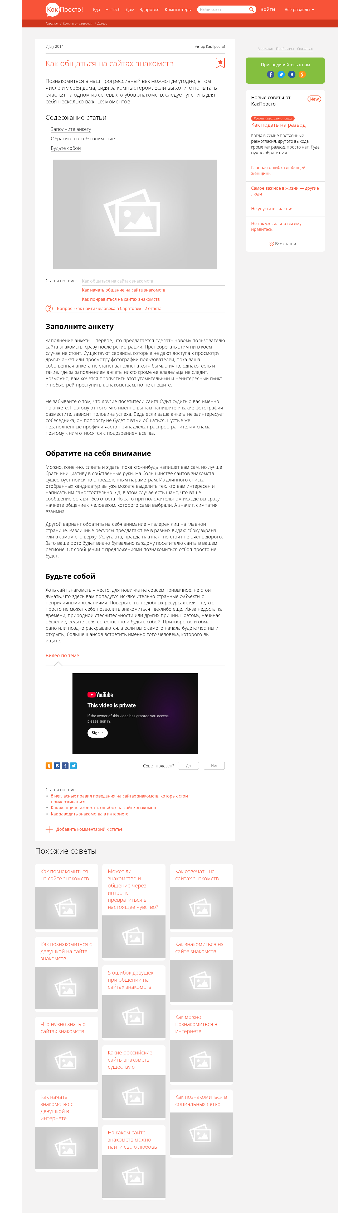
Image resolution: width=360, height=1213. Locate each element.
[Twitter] (281, 74)
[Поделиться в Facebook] (65, 765)
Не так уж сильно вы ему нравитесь (276, 226)
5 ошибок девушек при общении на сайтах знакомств (130, 979)
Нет (214, 765)
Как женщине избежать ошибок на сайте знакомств (104, 807)
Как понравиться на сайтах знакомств (121, 299)
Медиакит (266, 48)
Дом (130, 9)
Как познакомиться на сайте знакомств (65, 875)
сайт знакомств (74, 590)
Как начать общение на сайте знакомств (123, 290)
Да (188, 765)
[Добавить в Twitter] (73, 765)
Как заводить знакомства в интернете (89, 814)
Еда (96, 9)
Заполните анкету (71, 129)
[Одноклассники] (302, 74)
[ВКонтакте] (291, 74)
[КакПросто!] (64, 10)
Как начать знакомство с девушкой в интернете (57, 1107)
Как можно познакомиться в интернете (196, 1024)
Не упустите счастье (271, 209)
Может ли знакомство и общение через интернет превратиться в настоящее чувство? (133, 889)
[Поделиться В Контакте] (57, 765)
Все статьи (285, 244)
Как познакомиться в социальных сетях (201, 1100)
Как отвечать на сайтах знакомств (197, 875)
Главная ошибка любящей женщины (278, 170)
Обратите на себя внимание (83, 138)
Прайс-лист (285, 48)
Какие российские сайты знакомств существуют (130, 1059)
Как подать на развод (278, 124)
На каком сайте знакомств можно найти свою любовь (132, 1139)
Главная (52, 23)
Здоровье (149, 9)
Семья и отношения (77, 23)
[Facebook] (270, 74)
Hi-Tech (112, 9)
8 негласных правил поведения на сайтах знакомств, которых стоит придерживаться (120, 799)
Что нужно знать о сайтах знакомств (63, 1027)
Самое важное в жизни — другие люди (285, 191)
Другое (102, 23)
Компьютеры (178, 9)
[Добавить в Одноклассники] (49, 765)
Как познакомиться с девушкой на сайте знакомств (66, 951)
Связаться (305, 48)
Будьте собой (66, 148)
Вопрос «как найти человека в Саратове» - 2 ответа (109, 308)
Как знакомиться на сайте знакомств (199, 947)
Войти (267, 9)
